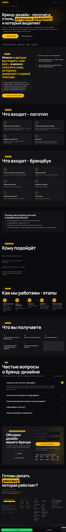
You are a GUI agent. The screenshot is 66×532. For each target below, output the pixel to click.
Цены (27, 505)
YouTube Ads (37, 504)
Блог (21, 505)
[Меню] (62, 2)
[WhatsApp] (13, 512)
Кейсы (27, 503)
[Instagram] (3, 512)
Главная (3, 6)
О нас (27, 501)
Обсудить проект (11, 36)
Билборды (36, 508)
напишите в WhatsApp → (13, 493)
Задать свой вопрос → (59, 376)
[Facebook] (6, 512)
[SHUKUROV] (5, 2)
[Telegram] (10, 512)
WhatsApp (19, 453)
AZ (56, 2)
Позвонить (50, 530)
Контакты (28, 507)
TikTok (43, 504)
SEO (35, 506)
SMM (43, 506)
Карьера (22, 507)
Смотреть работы (27, 36)
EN (59, 2)
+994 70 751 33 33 (19, 458)
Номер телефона (40, 436)
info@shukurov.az (55, 505)
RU (54, 2)
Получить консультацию (47, 444)
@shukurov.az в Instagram (57, 507)
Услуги (8, 6)
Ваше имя (38, 430)
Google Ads (44, 501)
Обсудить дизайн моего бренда (14, 95)
